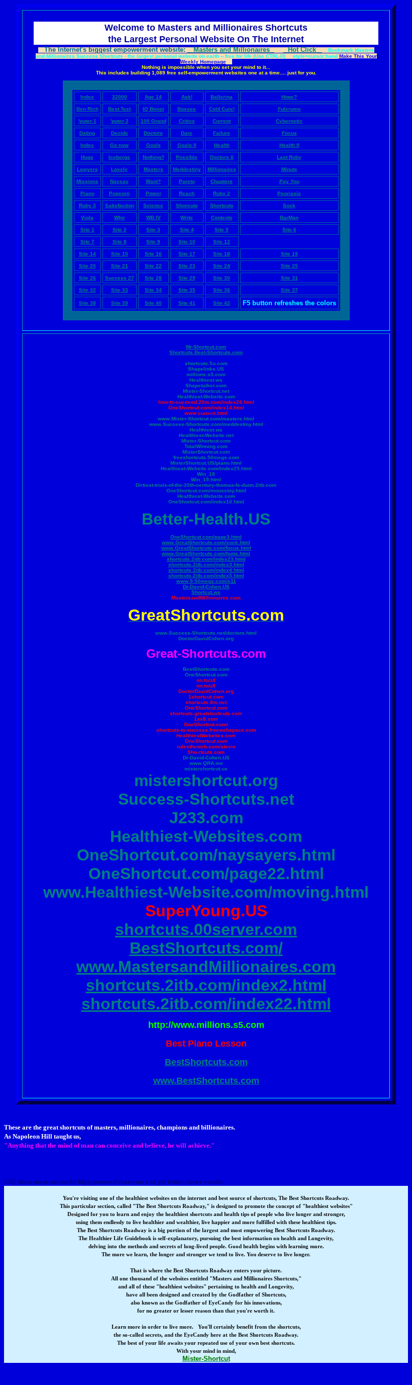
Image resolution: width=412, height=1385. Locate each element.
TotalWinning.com (206, 446)
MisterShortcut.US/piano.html (206, 463)
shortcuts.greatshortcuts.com (206, 713)
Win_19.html (206, 479)
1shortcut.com (206, 697)
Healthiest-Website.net (206, 435)
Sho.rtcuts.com (206, 752)
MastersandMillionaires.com (206, 597)
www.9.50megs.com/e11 (206, 581)
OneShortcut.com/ (206, 724)
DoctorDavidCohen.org (206, 638)
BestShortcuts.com (206, 669)
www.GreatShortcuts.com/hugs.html (206, 553)
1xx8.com (206, 719)
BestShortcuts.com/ (206, 948)
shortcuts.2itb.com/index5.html (206, 575)
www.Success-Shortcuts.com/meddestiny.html (206, 424)
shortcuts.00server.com (206, 929)
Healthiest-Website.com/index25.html (206, 468)
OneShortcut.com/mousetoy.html (206, 490)
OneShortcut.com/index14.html (206, 407)
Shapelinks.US (206, 369)
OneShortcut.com (206, 674)
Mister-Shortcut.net (206, 391)
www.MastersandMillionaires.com (206, 967)
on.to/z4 (206, 680)
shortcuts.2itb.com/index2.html (206, 985)
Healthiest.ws (206, 380)
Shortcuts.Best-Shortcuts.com (206, 352)
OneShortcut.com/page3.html (206, 537)
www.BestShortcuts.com (206, 1081)
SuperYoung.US (206, 911)
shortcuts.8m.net (206, 702)
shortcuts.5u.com (206, 363)
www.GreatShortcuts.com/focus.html (206, 548)
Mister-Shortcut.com (206, 441)
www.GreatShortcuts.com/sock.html (206, 542)
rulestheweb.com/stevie (206, 746)
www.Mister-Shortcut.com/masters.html (206, 418)
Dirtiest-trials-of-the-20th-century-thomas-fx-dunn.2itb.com (206, 485)
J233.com (206, 818)
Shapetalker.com (206, 385)
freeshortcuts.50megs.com (206, 457)
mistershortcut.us (206, 768)
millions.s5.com (206, 374)
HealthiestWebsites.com (206, 735)
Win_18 (206, 474)
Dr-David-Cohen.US (206, 586)
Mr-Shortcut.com (206, 347)
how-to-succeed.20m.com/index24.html (206, 402)
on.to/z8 (206, 685)
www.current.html (206, 413)
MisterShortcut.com (206, 452)
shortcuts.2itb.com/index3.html (206, 564)
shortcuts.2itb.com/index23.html (206, 559)
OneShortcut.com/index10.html (206, 501)
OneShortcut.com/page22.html (206, 873)
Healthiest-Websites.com (206, 836)
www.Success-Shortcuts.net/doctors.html (206, 633)
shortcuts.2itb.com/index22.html (206, 1004)
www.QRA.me (206, 763)
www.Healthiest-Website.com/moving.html (206, 892)
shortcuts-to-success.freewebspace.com (206, 730)
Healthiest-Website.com (206, 396)
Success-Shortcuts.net (206, 799)
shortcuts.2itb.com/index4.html (206, 570)
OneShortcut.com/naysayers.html (206, 855)
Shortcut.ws (206, 592)
